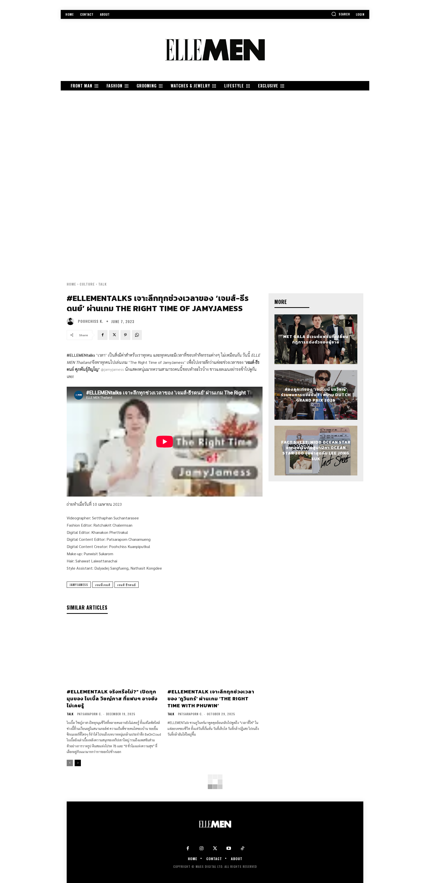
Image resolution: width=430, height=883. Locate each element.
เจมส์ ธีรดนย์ (126, 585)
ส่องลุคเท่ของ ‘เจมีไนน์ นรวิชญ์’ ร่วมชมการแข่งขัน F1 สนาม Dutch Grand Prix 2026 (316, 394)
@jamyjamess (112, 369)
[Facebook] (103, 335)
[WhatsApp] (137, 335)
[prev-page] (70, 763)
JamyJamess (78, 585)
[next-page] (78, 763)
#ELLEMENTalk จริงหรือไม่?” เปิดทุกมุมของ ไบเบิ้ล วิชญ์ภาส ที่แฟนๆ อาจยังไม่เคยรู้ (112, 698)
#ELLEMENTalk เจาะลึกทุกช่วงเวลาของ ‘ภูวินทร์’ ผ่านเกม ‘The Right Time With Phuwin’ (210, 698)
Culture (87, 284)
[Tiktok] (242, 848)
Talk (102, 284)
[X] (114, 335)
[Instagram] (201, 848)
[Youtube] (228, 848)
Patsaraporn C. (89, 714)
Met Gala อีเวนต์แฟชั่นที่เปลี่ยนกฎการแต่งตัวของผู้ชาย (315, 339)
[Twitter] (215, 848)
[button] (340, 13)
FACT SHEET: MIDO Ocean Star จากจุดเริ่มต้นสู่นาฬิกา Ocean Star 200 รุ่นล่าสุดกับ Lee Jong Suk (316, 450)
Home (71, 284)
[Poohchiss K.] (72, 321)
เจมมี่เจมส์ (102, 585)
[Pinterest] (125, 335)
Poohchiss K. (90, 321)
